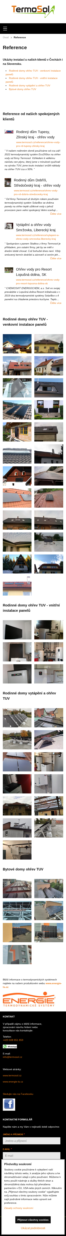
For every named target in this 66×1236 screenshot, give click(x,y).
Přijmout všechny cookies (33, 1219)
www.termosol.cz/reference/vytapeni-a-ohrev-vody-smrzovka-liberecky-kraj (37, 237)
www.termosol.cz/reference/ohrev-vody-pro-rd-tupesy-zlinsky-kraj (38, 144)
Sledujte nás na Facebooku (18, 1094)
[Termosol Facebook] (9, 1109)
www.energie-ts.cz (13, 1081)
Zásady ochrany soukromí (18, 1208)
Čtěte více (55, 213)
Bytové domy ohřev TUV (22, 89)
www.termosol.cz (12, 1075)
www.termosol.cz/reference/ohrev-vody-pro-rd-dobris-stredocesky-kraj (36, 192)
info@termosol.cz (12, 1057)
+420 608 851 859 (13, 1040)
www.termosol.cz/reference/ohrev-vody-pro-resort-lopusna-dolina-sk (38, 281)
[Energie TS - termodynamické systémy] (29, 1006)
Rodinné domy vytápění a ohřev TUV (29, 85)
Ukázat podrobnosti (33, 1228)
